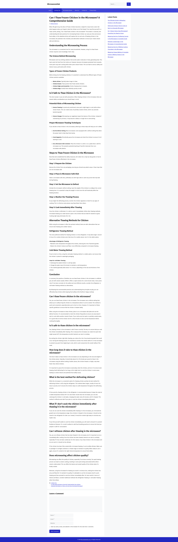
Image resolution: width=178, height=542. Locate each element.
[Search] (129, 4)
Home (50, 10)
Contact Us (84, 10)
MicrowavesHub (53, 4)
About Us (77, 10)
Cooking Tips (57, 10)
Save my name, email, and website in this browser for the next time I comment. (72, 526)
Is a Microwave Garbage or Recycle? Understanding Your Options (65, 484)
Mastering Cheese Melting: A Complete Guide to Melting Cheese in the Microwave (118, 55)
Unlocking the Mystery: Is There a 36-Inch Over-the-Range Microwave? (67, 486)
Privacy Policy (93, 10)
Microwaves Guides (67, 10)
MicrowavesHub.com (86, 539)
